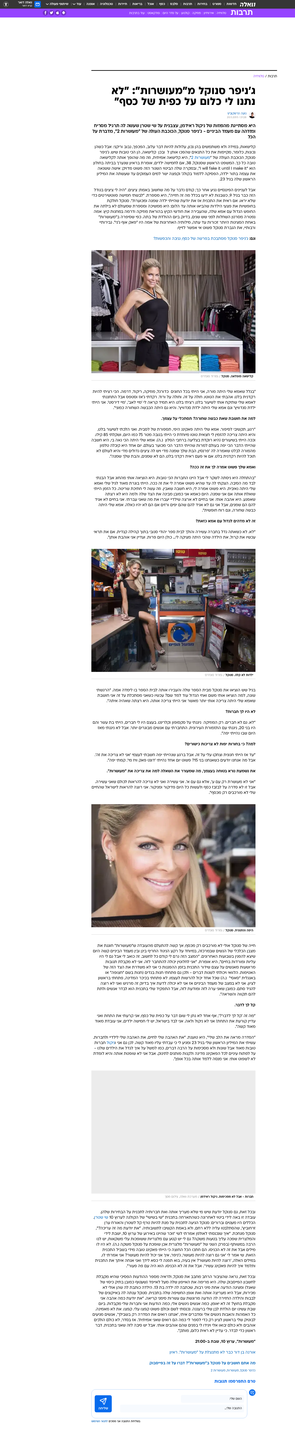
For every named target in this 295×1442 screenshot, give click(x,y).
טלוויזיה (221, 13)
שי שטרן (101, 1218)
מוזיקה (196, 13)
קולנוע (185, 13)
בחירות (202, 4)
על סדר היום (170, 13)
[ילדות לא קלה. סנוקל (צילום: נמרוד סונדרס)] (173, 614)
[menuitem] (228, 4)
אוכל (151, 4)
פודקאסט (154, 13)
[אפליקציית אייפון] (57, 13)
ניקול (111, 1043)
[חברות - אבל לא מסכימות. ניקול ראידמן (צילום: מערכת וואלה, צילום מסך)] (173, 1136)
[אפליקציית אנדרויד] (63, 13)
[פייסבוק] (45, 13)
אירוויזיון (209, 13)
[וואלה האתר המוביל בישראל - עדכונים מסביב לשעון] (247, 4)
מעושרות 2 (200, 158)
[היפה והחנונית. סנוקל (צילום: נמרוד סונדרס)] (173, 869)
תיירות (122, 4)
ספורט (217, 4)
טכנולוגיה (106, 4)
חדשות (231, 4)
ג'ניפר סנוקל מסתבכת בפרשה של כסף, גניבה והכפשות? (200, 239)
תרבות (187, 4)
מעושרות (233, 1370)
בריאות (137, 4)
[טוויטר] (51, 13)
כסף (162, 4)
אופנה (90, 4)
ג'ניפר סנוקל (247, 1370)
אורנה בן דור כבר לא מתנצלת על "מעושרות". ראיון (212, 1352)
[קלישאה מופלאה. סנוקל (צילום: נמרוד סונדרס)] (173, 315)
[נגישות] (6, 4)
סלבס (174, 4)
